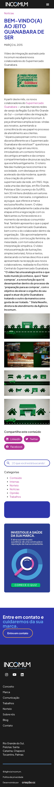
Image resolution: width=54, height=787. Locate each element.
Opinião (14, 492)
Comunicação (11, 697)
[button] (47, 4)
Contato (8, 725)
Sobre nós (9, 714)
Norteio (14, 485)
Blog (5, 719)
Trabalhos (15, 496)
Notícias (9, 13)
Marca (6, 692)
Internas (14, 481)
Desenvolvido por (11, 782)
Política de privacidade (13, 777)
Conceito (8, 686)
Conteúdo (16, 477)
